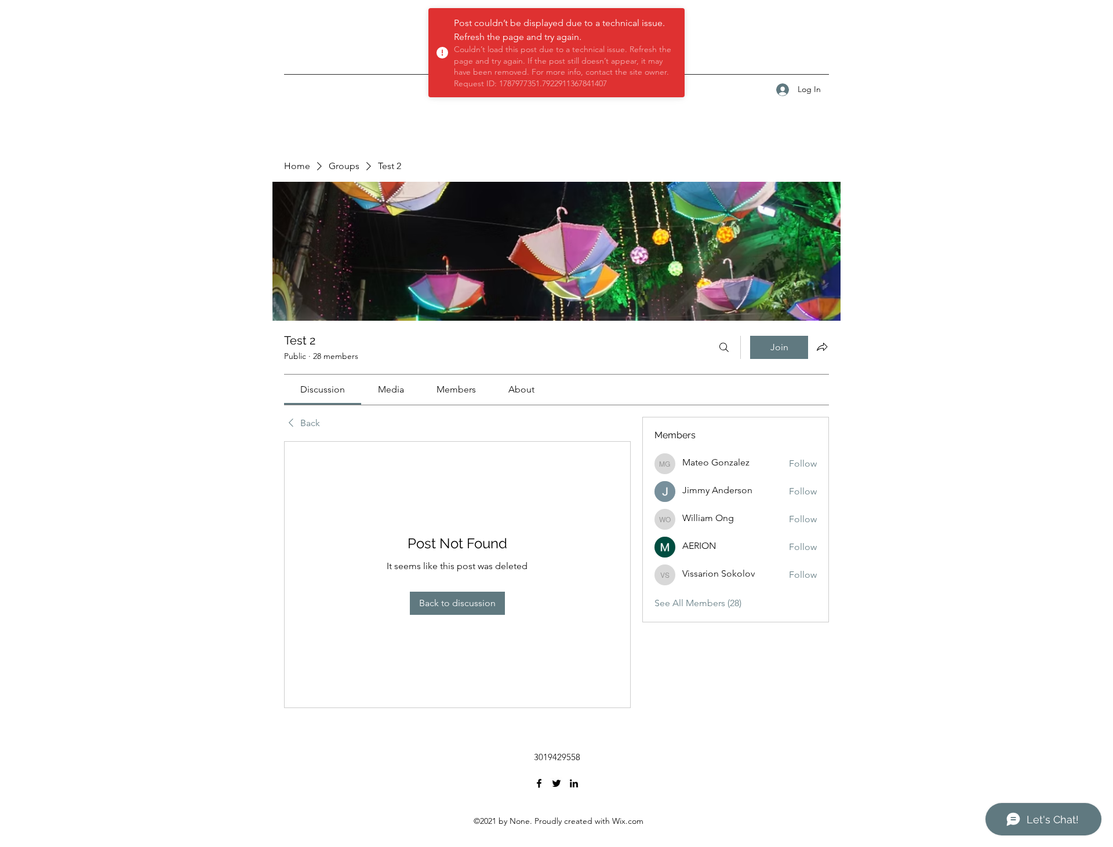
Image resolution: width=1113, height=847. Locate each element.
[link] (322, 389)
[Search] (724, 347)
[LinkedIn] (574, 783)
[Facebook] (539, 783)
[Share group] (822, 347)
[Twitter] (556, 783)
